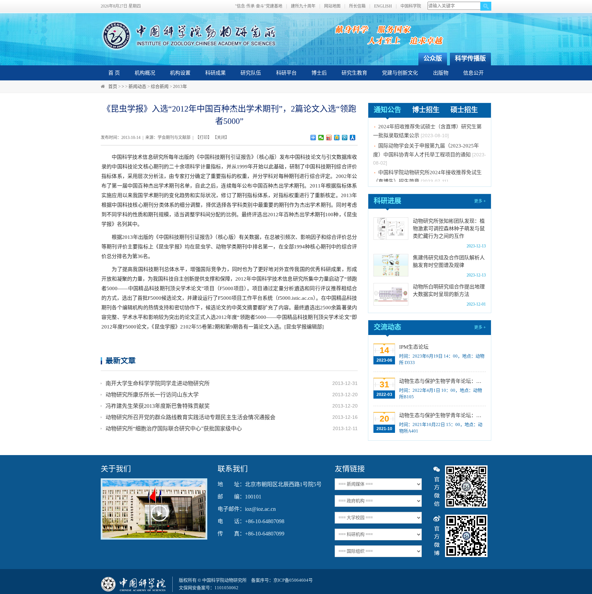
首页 (112, 86)
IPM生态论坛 (414, 347)
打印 (203, 137)
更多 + (480, 201)
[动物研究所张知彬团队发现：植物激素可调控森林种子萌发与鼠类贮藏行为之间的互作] (390, 228)
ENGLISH (383, 6)
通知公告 (387, 110)
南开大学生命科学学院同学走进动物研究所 (158, 383)
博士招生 (426, 110)
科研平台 (286, 73)
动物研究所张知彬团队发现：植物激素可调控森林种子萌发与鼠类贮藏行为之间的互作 (449, 228)
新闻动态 (137, 86)
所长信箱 (357, 6)
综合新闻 (160, 86)
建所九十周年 (303, 6)
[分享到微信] (321, 137)
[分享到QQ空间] (337, 137)
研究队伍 (251, 73)
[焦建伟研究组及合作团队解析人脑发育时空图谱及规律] (390, 265)
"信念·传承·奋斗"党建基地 (258, 6)
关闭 (221, 137)
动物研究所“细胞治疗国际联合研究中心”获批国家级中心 (174, 428)
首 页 (114, 73)
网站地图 (332, 6)
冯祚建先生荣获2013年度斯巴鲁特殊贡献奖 (158, 406)
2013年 (180, 86)
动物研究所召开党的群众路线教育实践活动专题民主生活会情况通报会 (190, 417)
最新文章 (121, 360)
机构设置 (180, 73)
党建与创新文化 (400, 73)
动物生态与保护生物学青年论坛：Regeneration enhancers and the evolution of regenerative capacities (441, 381)
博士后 (319, 73)
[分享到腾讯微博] (345, 137)
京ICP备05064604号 (293, 580)
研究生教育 (354, 73)
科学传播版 (470, 58)
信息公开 (473, 73)
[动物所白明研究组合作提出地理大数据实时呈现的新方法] (390, 294)
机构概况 (145, 73)
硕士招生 (464, 110)
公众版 (432, 58)
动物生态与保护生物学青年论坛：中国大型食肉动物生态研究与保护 (441, 415)
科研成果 (215, 73)
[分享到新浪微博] (329, 137)
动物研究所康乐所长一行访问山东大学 (152, 395)
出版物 (440, 73)
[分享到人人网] (353, 137)
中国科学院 (410, 6)
